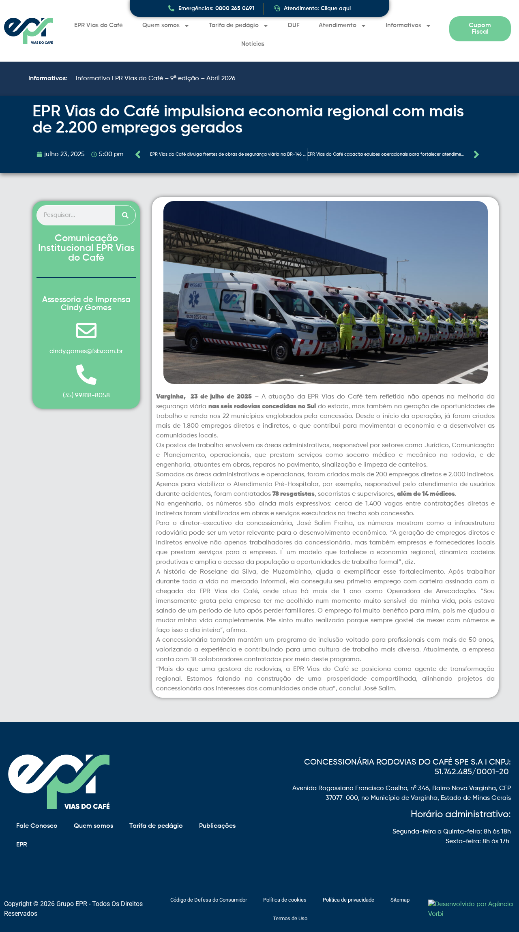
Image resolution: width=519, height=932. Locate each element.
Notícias (252, 44)
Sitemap (400, 900)
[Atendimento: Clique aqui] (277, 8)
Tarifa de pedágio (234, 25)
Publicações (217, 826)
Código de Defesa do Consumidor (208, 900)
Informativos (403, 25)
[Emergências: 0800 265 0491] (171, 8)
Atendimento (337, 25)
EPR (21, 845)
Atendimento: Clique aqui (317, 8)
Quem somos (161, 25)
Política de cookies (285, 900)
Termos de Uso (290, 918)
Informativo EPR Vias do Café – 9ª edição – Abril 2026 (156, 78)
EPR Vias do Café (98, 25)
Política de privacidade (348, 900)
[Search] (125, 215)
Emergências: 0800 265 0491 (216, 8)
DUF (294, 25)
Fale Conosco (37, 826)
